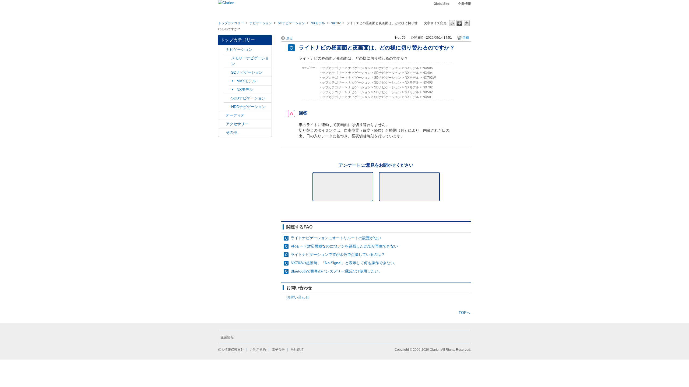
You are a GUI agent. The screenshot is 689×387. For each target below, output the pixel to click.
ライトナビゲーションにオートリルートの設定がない (336, 238)
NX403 (428, 82)
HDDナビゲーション (248, 107)
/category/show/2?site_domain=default (222, 49)
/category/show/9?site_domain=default (227, 98)
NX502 (428, 92)
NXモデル (318, 23)
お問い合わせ (298, 297)
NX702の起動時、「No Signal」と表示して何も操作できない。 (344, 263)
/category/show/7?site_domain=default (227, 58)
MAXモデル (246, 81)
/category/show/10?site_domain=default (222, 124)
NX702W (429, 78)
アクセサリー (237, 124)
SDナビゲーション (291, 23)
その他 (231, 132)
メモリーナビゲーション (250, 61)
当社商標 (297, 350)
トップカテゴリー (231, 23)
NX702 (336, 23)
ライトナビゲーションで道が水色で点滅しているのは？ (338, 254)
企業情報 (464, 4)
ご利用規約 (258, 350)
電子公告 (278, 350)
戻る (289, 38)
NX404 (428, 73)
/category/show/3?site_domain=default (227, 72)
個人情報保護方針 (231, 350)
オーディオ (235, 115)
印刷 (465, 38)
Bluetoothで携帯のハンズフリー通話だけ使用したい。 (336, 271)
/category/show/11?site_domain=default (222, 132)
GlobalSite (441, 4)
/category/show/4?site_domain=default (222, 115)
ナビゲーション (260, 23)
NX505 (428, 68)
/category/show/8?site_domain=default (227, 107)
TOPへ (464, 312)
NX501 (428, 97)
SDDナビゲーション (248, 98)
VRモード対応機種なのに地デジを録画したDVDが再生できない (344, 246)
